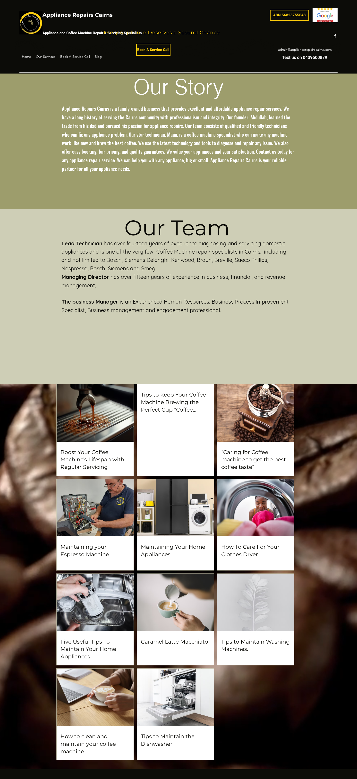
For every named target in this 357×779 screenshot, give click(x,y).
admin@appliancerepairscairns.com (305, 49)
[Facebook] (335, 35)
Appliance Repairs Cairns (77, 15)
